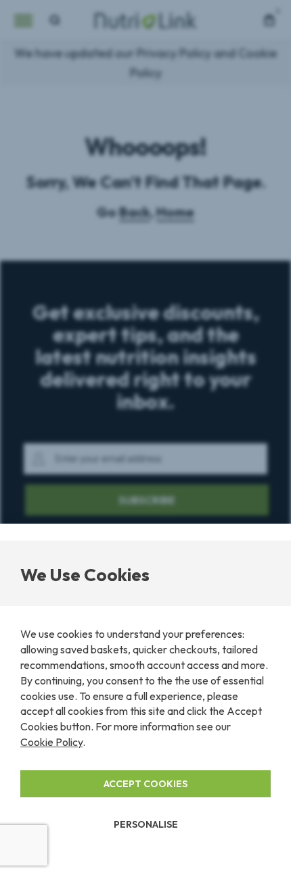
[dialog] (145, 437)
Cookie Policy (51, 742)
